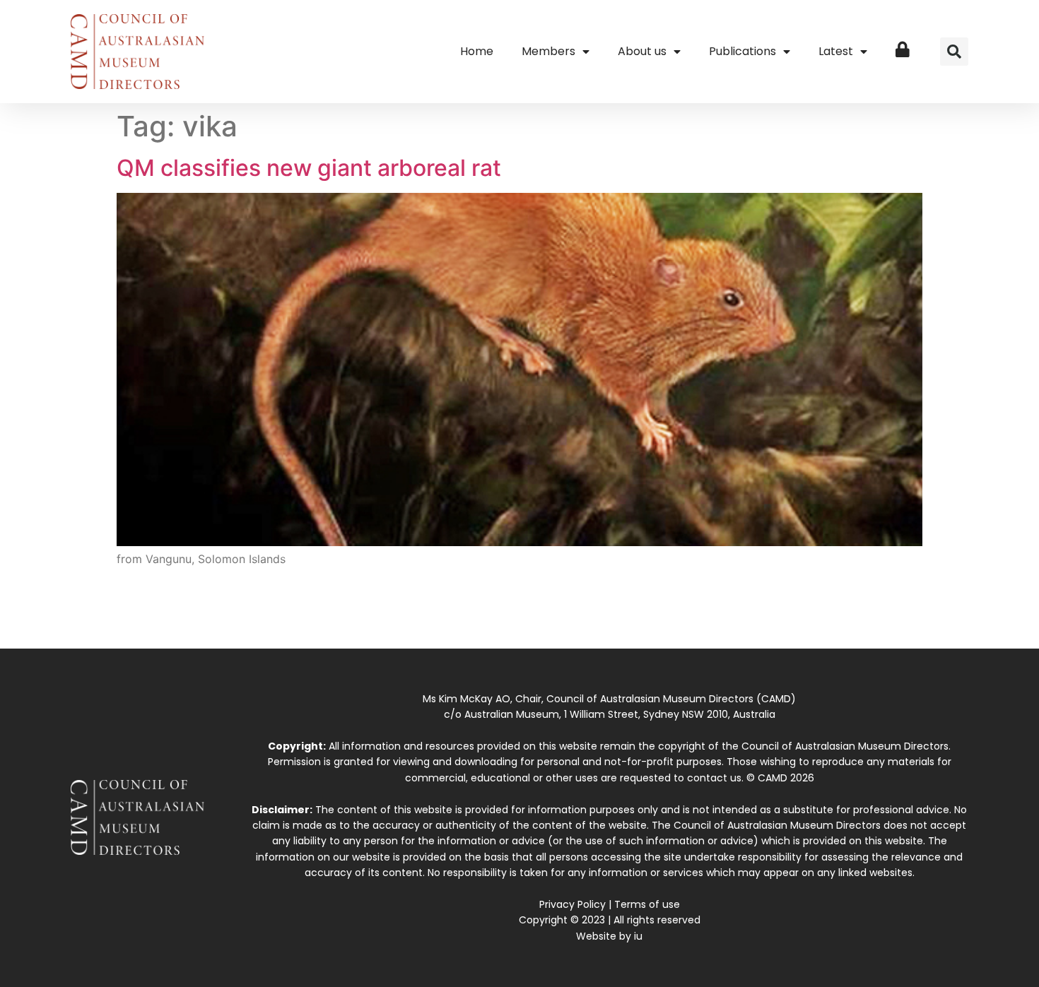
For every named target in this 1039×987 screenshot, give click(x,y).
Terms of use (647, 904)
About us (642, 51)
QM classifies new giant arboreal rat (309, 168)
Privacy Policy (572, 904)
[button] (954, 51)
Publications (742, 51)
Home (476, 51)
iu (638, 936)
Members (548, 51)
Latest (835, 51)
